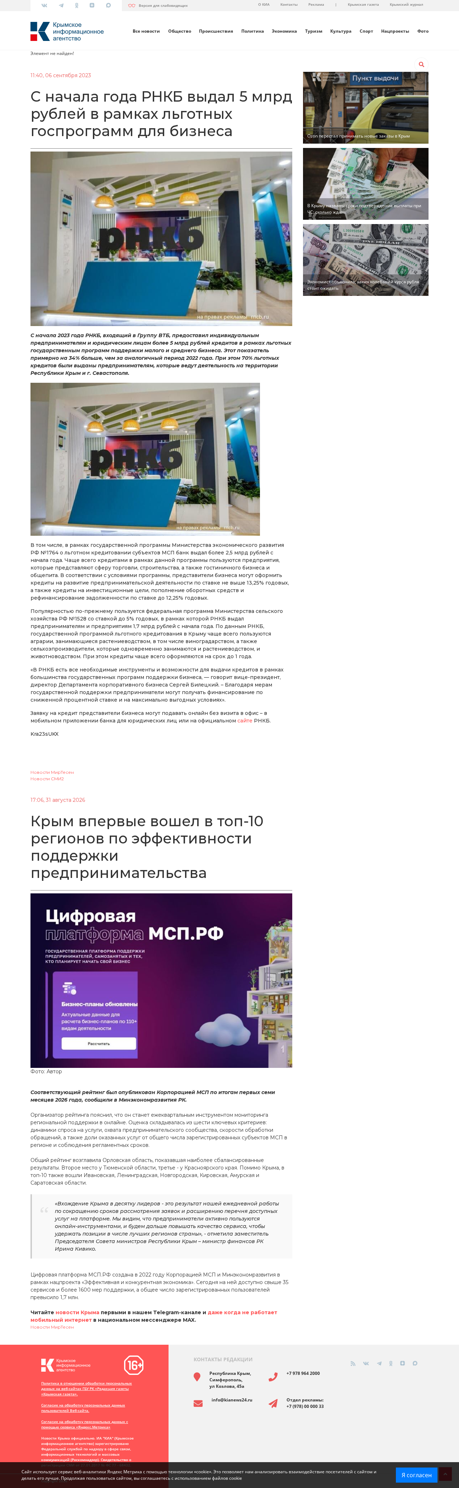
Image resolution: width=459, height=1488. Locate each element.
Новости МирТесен (52, 772)
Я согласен (417, 1475)
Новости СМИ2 (47, 778)
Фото (423, 31)
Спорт (366, 31)
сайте (244, 720)
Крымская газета (363, 4)
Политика (252, 31)
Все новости (146, 31)
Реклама (316, 4)
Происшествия (216, 31)
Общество (179, 31)
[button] (421, 64)
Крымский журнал (406, 4)
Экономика (284, 31)
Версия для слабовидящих (163, 5)
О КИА (264, 4)
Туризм (313, 31)
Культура (340, 31)
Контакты (289, 4)
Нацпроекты (395, 31)
